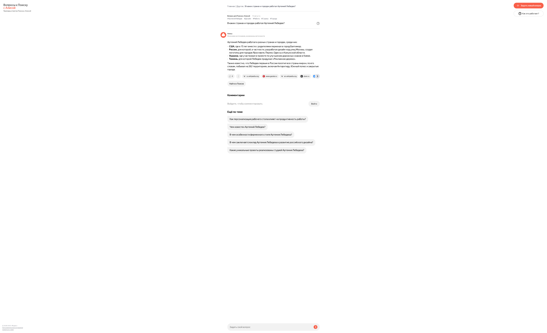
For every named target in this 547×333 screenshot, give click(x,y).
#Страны (264, 19)
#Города (273, 19)
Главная (231, 6)
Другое (239, 6)
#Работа (256, 19)
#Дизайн (247, 19)
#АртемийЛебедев (234, 19)
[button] (318, 23)
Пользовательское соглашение (12, 327)
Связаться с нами (8, 329)
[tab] (231, 76)
